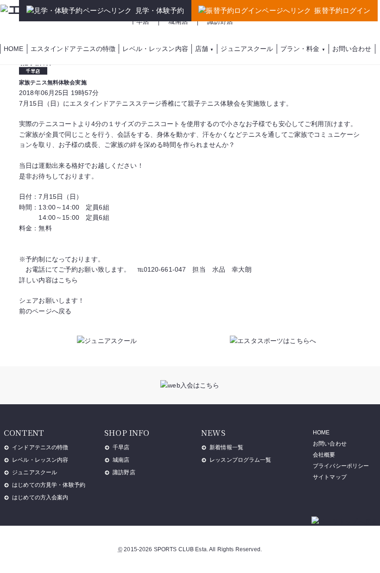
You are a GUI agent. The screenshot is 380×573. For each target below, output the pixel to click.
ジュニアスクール (34, 472)
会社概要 (324, 455)
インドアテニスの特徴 (40, 447)
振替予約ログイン (342, 10)
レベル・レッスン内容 (40, 460)
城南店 (178, 21)
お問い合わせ (330, 443)
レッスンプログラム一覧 (240, 460)
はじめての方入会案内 (40, 497)
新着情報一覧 (226, 447)
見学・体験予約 (159, 10)
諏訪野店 (220, 21)
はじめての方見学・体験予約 (48, 485)
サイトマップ (330, 477)
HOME (321, 432)
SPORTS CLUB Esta (180, 549)
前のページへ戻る (45, 311)
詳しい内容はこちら (48, 280)
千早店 (139, 21)
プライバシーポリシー (341, 466)
